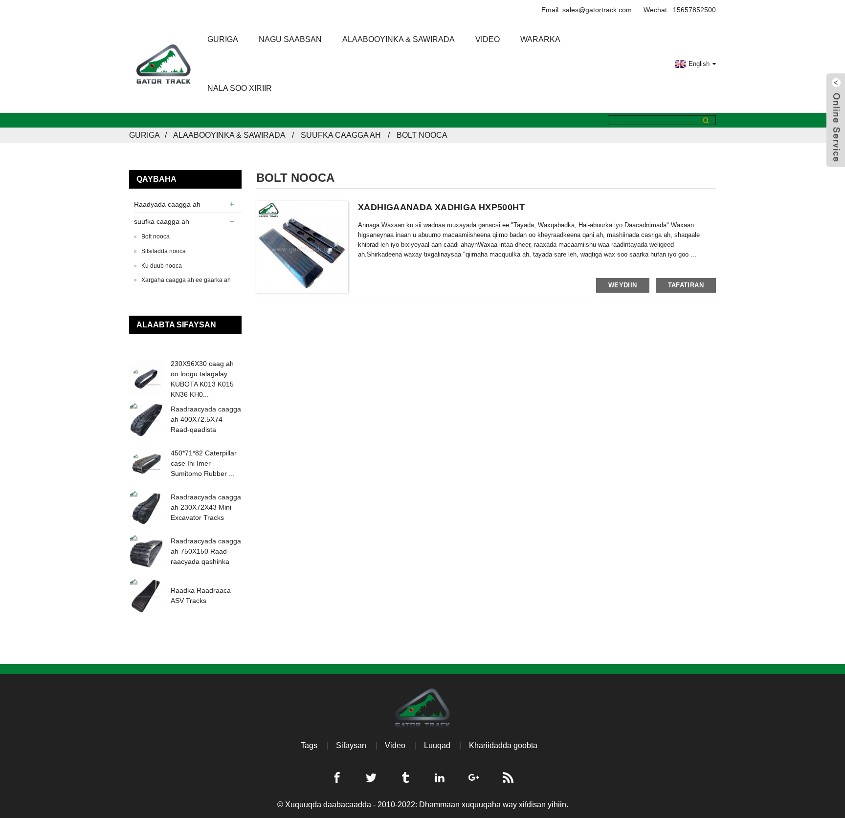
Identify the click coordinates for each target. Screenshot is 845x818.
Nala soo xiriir (239, 88)
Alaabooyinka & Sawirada (398, 39)
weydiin (622, 285)
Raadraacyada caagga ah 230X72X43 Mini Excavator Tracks (206, 507)
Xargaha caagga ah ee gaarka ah (186, 280)
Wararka (540, 39)
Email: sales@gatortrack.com (586, 10)
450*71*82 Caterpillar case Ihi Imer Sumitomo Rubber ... (204, 463)
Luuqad (437, 745)
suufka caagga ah (341, 135)
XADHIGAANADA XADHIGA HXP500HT (441, 207)
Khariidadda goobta (503, 745)
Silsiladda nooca (163, 251)
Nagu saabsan (290, 39)
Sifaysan (351, 745)
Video (487, 39)
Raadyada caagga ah (167, 204)
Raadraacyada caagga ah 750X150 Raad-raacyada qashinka (206, 551)
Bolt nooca (422, 135)
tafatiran (686, 285)
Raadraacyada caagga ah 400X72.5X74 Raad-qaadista (206, 419)
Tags (309, 745)
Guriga (222, 39)
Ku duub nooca (161, 265)
